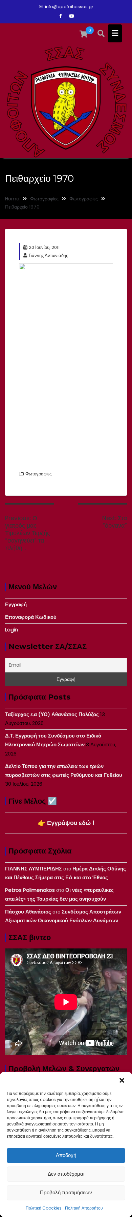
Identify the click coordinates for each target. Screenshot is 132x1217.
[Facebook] (60, 16)
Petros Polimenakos (30, 890)
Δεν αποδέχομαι (66, 1173)
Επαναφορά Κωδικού (31, 617)
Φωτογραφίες (38, 474)
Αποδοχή (66, 1155)
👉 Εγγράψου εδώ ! (66, 823)
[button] (121, 1080)
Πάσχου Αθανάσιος (28, 911)
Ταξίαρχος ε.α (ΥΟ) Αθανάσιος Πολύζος (52, 714)
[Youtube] (71, 16)
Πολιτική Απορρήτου (84, 1208)
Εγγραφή (16, 604)
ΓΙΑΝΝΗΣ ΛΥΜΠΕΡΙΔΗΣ (33, 868)
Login (11, 629)
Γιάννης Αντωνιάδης (48, 255)
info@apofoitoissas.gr (69, 6)
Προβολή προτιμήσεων (66, 1192)
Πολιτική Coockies (44, 1208)
